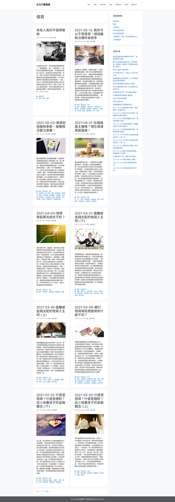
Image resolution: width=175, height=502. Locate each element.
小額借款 (116, 27)
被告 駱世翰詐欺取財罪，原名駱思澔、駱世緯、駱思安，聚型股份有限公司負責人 (125, 64)
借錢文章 (134, 4)
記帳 (40, 482)
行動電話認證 (57, 199)
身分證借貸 (87, 383)
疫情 (53, 197)
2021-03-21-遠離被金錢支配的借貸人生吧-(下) (89, 217)
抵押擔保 (88, 108)
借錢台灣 (116, 21)
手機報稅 (58, 195)
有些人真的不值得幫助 (121, 70)
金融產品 (93, 383)
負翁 (91, 293)
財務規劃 (58, 482)
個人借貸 (47, 193)
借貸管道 (57, 193)
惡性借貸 (89, 291)
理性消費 (79, 293)
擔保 (98, 379)
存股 (98, 199)
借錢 (126, 4)
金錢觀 (48, 381)
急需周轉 (82, 108)
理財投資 (57, 292)
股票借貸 (88, 110)
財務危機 (45, 482)
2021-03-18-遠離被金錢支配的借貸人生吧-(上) (50, 311)
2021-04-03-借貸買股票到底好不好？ (50, 215)
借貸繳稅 (83, 107)
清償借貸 (93, 201)
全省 (89, 4)
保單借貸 (41, 193)
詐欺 (94, 110)
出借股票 (93, 199)
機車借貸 (81, 381)
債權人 (56, 480)
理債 (60, 480)
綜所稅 (79, 110)
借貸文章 (118, 4)
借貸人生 (83, 291)
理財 (78, 475)
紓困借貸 (58, 197)
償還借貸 (96, 473)
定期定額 (81, 201)
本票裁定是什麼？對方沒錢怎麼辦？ (125, 92)
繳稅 (83, 110)
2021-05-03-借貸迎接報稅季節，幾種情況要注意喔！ (51, 126)
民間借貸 (87, 381)
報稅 (40, 195)
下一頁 (46, 491)
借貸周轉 (56, 379)
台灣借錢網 (117, 40)
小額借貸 (45, 195)
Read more (44, 91)
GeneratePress (99, 499)
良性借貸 (86, 293)
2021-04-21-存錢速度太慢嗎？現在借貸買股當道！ (89, 126)
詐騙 (97, 110)
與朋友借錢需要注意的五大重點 (124, 84)
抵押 (40, 381)
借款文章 (103, 4)
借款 (95, 4)
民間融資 (47, 197)
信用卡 (40, 379)
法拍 (44, 381)
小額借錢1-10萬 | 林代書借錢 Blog (125, 37)
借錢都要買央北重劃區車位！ (123, 105)
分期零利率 (97, 107)
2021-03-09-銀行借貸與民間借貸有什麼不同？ (89, 311)
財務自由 (96, 293)
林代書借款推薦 (118, 33)
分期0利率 (90, 107)
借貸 (110, 4)
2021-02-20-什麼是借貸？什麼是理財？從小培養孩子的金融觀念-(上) (89, 400)
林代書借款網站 (118, 30)
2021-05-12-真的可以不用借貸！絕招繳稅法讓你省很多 (89, 34)
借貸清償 (83, 473)
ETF (78, 199)
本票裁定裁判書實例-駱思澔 (122, 95)
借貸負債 (51, 292)
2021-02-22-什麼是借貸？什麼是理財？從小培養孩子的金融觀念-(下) (50, 400)
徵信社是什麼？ (118, 101)
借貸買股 (86, 199)
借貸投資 (44, 292)
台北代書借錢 (43, 4)
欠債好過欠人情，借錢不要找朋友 (124, 156)
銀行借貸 (81, 295)
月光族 (95, 291)
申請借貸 (95, 108)
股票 (63, 292)
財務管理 (51, 482)
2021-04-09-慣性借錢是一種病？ (125, 159)
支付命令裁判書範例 (120, 98)
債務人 (51, 480)
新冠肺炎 (41, 197)
